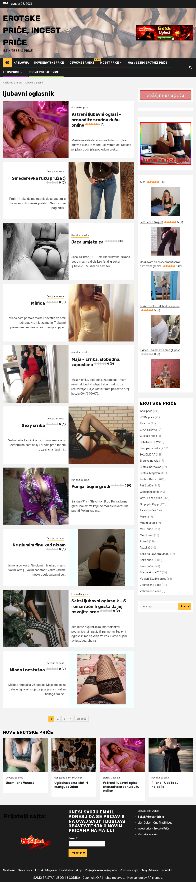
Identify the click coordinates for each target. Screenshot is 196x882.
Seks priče (146, 560)
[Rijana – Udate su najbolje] (171, 755)
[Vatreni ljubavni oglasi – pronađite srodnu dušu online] (122, 755)
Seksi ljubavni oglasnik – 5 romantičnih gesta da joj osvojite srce (98, 606)
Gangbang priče (149, 492)
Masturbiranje (148, 522)
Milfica (48, 303)
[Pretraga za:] (159, 606)
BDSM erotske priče (44, 72)
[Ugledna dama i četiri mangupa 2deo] (73, 755)
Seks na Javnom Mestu (154, 554)
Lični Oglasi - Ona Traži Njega (155, 822)
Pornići (144, 541)
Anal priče (146, 411)
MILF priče (146, 529)
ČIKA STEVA (148, 429)
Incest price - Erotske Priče (154, 828)
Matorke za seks (148, 834)
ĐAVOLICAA (147, 454)
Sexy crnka (44, 425)
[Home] (7, 63)
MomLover (147, 535)
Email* (73, 838)
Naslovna (21, 62)
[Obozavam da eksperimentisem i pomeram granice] (165, 285)
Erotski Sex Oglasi (148, 810)
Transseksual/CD (150, 572)
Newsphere (135, 878)
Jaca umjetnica (97, 242)
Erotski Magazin (79, 107)
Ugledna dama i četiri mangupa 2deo (71, 785)
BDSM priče (147, 417)
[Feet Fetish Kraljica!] (165, 241)
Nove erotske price (49, 62)
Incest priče (109, 62)
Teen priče (146, 566)
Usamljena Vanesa (20, 783)
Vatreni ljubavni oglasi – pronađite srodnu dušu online (96, 120)
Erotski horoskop (150, 467)
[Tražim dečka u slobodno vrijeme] (165, 329)
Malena (144, 516)
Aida (153, 182)
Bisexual (145, 423)
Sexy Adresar (150, 870)
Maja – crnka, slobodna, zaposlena (95, 362)
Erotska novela (149, 460)
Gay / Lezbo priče (151, 498)
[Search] (190, 67)
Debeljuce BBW (149, 442)
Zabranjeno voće (150, 585)
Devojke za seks (81, 62)
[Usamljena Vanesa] (25, 755)
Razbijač (145, 547)
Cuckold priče (148, 436)
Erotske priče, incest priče (31, 30)
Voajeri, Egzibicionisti (153, 578)
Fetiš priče (11, 72)
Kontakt (167, 870)
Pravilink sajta (129, 870)
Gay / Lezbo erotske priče (147, 62)
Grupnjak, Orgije (149, 504)
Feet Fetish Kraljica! (161, 222)
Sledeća (82, 718)
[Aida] (165, 201)
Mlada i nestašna (38, 669)
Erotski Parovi (148, 479)
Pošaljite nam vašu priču (101, 870)
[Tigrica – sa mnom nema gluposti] (165, 373)
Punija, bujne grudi (101, 486)
